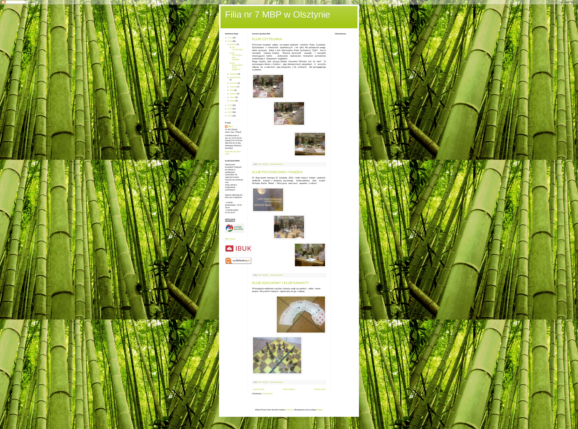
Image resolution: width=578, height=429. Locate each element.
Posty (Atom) (267, 394)
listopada (234, 74)
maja (232, 90)
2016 (230, 41)
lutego (232, 101)
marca (232, 97)
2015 (230, 105)
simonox (289, 410)
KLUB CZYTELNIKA (267, 39)
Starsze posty (319, 389)
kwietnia (233, 94)
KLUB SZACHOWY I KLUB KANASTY (280, 283)
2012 (230, 116)
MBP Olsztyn (230, 239)
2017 (230, 38)
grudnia (233, 44)
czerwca (233, 87)
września (234, 83)
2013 (230, 112)
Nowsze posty (258, 389)
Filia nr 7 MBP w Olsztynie (277, 14)
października (235, 77)
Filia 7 (230, 126)
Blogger (319, 410)
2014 (230, 109)
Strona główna (289, 389)
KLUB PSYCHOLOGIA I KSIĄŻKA (277, 172)
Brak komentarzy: (277, 164)
